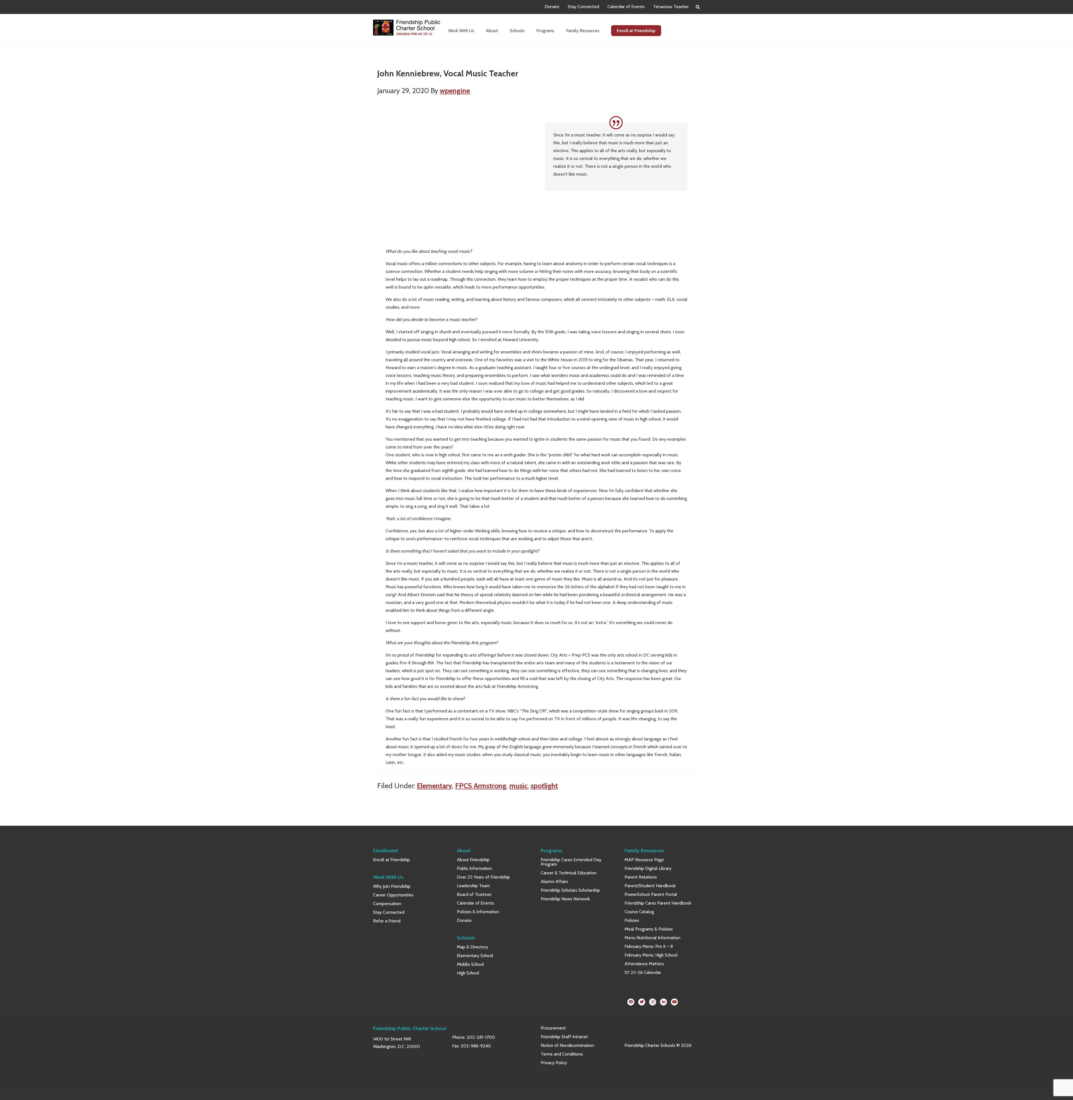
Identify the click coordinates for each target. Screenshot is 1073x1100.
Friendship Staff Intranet (564, 1036)
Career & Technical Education (569, 872)
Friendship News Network (565, 898)
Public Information (474, 868)
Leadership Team (473, 885)
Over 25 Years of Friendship (483, 877)
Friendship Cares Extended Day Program (571, 862)
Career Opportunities (393, 895)
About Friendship (473, 859)
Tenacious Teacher (671, 6)
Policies (632, 920)
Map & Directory (472, 947)
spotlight (544, 785)
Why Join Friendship (391, 886)
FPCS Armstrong (480, 785)
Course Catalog (639, 911)
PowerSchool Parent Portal (651, 894)
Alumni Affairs (554, 881)
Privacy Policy (554, 1062)
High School (468, 973)
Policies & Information (478, 911)
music (518, 785)
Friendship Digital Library (648, 868)
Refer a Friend (386, 921)
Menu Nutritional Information (652, 937)
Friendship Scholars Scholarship (570, 890)
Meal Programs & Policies (649, 929)
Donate (552, 6)
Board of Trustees (474, 894)
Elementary (434, 785)
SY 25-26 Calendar (643, 972)
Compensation (387, 903)
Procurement (553, 1028)
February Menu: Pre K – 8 (649, 946)
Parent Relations (641, 877)
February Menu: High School (651, 955)
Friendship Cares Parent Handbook (658, 903)
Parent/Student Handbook (650, 885)
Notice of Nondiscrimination (567, 1045)
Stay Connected (583, 6)
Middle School (470, 964)
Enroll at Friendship (391, 859)
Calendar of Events (626, 6)
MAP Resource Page (644, 859)
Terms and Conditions (562, 1054)
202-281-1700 (481, 1037)
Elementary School (475, 955)
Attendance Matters (644, 963)
